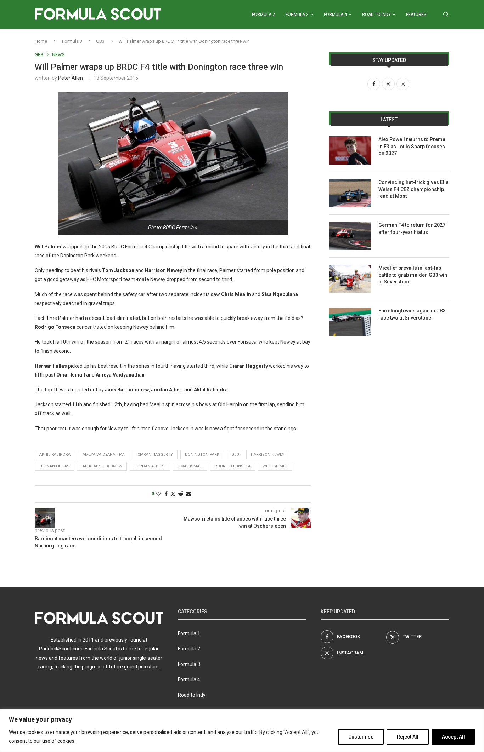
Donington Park (202, 454)
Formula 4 (335, 14)
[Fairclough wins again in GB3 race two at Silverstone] (350, 322)
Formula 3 (297, 14)
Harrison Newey (268, 454)
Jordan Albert (149, 466)
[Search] (445, 14)
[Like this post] (158, 493)
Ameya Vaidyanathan (104, 454)
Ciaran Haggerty (155, 454)
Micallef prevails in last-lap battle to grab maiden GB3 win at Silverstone (412, 275)
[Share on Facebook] (166, 493)
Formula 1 (189, 633)
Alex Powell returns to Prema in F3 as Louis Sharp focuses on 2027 (411, 146)
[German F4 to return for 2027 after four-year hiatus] (350, 236)
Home (41, 41)
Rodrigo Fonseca (233, 466)
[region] (242, 730)
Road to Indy (376, 14)
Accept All (453, 737)
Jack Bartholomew (101, 466)
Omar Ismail (190, 466)
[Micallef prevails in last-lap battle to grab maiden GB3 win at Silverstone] (350, 279)
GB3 (100, 41)
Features (416, 14)
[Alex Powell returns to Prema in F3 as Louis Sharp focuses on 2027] (350, 150)
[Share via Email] (188, 493)
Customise (360, 737)
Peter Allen (70, 78)
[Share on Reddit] (180, 493)
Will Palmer (275, 466)
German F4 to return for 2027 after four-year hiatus (411, 228)
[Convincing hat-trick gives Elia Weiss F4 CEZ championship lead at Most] (350, 193)
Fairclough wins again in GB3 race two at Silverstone (412, 314)
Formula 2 (263, 14)
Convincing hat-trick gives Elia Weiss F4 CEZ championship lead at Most (413, 189)
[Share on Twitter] (172, 494)
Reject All (407, 737)
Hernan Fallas (54, 466)
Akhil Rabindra (55, 454)
